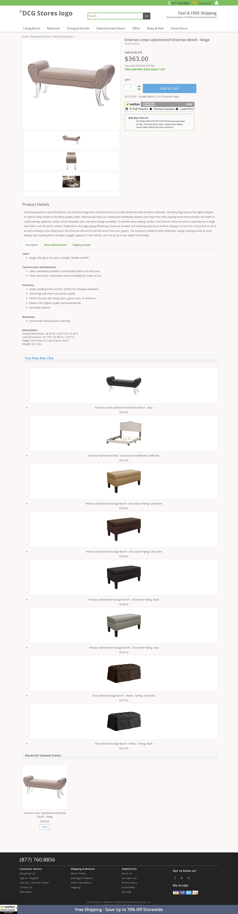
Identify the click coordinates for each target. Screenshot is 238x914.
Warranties (26, 891)
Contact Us (26, 887)
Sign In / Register (29, 878)
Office (136, 28)
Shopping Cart (28, 873)
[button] (119, 909)
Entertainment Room (111, 28)
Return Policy (78, 873)
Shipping (75, 887)
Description (31, 245)
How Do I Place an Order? (34, 882)
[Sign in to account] (216, 2)
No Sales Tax (129, 878)
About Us (127, 873)
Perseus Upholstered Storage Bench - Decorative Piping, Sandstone (124, 503)
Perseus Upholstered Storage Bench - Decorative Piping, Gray (124, 647)
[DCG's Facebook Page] (175, 878)
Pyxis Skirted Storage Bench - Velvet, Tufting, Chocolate (123, 695)
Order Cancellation (81, 882)
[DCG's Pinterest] (189, 878)
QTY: (127, 79)
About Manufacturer (55, 245)
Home (25, 36)
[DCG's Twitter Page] (181, 878)
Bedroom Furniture (41, 36)
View (44, 827)
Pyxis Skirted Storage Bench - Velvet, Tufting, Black (124, 743)
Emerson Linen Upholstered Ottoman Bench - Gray (124, 407)
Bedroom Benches (63, 36)
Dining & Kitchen (78, 28)
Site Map (127, 891)
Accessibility (128, 887)
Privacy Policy (129, 882)
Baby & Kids (155, 28)
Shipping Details (82, 245)
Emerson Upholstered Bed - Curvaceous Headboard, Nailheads (123, 455)
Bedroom (53, 28)
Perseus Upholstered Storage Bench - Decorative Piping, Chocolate (124, 551)
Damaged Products (82, 878)
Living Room (31, 28)
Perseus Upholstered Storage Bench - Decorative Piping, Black (124, 599)
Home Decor (179, 28)
